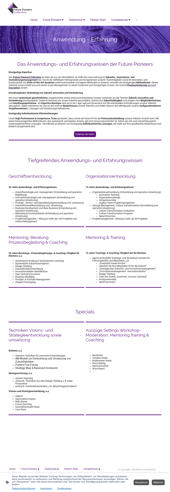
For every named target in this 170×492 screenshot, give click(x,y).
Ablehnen (158, 482)
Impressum (46, 488)
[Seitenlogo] (19, 8)
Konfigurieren (64, 488)
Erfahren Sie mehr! (85, 134)
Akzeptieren (141, 482)
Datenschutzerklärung (23, 488)
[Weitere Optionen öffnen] (136, 20)
